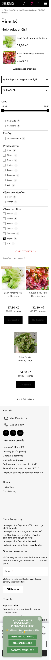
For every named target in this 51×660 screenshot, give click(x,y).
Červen (11, 170)
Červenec (12, 175)
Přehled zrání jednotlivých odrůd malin (22, 545)
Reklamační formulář (13, 447)
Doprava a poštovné (13, 455)
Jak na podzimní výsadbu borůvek (19, 541)
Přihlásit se (13, 589)
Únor (11, 150)
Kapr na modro (10, 605)
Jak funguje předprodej (14, 451)
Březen (11, 155)
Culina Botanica (15, 138)
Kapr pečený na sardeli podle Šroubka (22, 609)
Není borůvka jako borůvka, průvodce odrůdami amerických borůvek (21, 536)
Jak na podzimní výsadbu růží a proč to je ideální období (23, 526)
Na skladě (13, 121)
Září (10, 185)
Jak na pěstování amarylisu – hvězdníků (22, 531)
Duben (11, 160)
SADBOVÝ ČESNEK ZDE (22, 650)
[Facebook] (6, 433)
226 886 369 (17, 424)
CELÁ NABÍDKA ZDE (22, 643)
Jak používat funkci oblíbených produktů (23, 472)
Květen (11, 165)
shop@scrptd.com (19, 418)
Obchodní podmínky (13, 460)
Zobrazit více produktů (24, 68)
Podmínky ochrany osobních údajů (20, 464)
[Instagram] (13, 433)
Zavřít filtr (11, 90)
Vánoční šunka (10, 612)
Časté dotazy (9, 491)
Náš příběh (8, 487)
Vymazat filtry (24, 251)
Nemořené (13, 125)
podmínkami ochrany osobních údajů (22, 580)
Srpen (11, 180)
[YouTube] (20, 433)
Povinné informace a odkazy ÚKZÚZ (21, 468)
